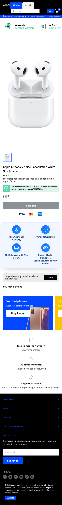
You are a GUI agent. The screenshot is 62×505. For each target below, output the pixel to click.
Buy (18, 5)
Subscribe (12, 460)
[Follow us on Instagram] (16, 477)
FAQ (50, 277)
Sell (29, 5)
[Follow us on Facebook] (5, 477)
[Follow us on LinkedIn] (32, 477)
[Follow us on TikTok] (27, 477)
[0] (57, 11)
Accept (10, 498)
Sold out (31, 205)
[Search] (50, 11)
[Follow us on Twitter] (10, 477)
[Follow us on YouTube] (21, 477)
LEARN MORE (37, 189)
